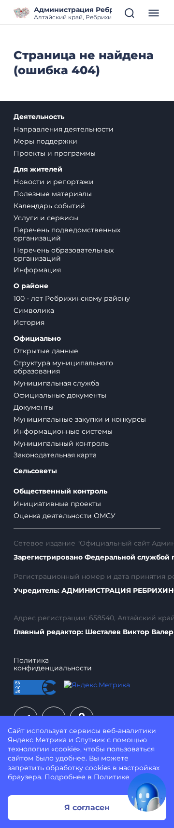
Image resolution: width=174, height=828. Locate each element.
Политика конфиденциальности (53, 664)
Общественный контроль (60, 491)
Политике (112, 777)
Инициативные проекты (57, 503)
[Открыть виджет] (147, 792)
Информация (37, 270)
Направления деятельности (64, 129)
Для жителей (38, 169)
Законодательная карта (55, 455)
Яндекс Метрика (37, 739)
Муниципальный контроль (61, 443)
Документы (34, 407)
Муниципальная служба (56, 383)
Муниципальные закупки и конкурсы (80, 419)
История (29, 322)
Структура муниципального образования (63, 367)
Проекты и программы (55, 153)
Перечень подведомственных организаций (67, 234)
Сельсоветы (35, 471)
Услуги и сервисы (46, 218)
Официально (37, 338)
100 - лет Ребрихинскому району (72, 298)
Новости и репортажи (54, 181)
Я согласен (87, 807)
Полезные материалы (53, 193)
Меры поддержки (45, 141)
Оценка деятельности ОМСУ (65, 515)
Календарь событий (49, 205)
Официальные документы (60, 395)
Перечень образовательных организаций (64, 254)
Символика (34, 310)
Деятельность (39, 117)
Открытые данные (46, 351)
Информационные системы (63, 431)
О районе (31, 286)
